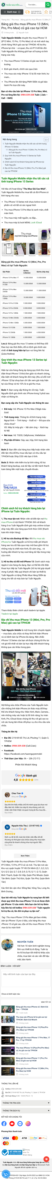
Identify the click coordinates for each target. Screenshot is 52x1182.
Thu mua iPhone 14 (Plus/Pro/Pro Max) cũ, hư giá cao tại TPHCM (32, 1049)
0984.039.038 (16, 1089)
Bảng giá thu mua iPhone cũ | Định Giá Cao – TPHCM (32, 1008)
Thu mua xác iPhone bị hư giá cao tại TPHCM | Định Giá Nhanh (31, 1018)
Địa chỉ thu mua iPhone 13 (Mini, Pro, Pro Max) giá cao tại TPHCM (25, 169)
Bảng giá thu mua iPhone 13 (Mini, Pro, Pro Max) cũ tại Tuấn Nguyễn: (28, 151)
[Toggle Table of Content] (45, 140)
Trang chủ (5, 20)
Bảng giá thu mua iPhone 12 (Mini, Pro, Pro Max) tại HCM (32, 1069)
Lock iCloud (36, 222)
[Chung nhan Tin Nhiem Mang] (28, 1152)
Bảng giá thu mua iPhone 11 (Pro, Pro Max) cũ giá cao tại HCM (31, 1059)
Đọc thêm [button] (9, 813)
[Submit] (48, 5)
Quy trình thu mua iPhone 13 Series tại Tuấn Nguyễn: (23, 157)
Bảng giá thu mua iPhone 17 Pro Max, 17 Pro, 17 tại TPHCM (33, 1038)
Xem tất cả (46, 1002)
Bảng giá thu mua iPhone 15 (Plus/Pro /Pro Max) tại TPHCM (32, 1028)
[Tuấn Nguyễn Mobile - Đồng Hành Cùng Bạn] (12, 5)
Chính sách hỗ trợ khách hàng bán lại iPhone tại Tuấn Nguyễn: (24, 163)
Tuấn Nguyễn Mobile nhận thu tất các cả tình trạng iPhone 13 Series (26, 145)
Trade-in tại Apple (9, 614)
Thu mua (15, 20)
